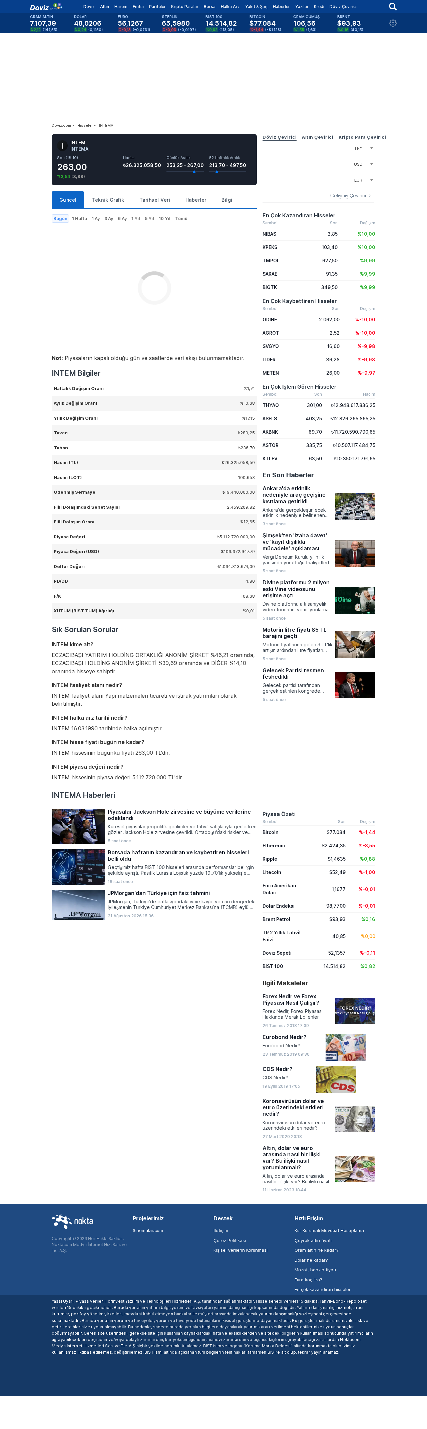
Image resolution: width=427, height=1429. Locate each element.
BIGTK (270, 287)
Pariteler (157, 6)
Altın (104, 6)
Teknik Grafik (108, 200)
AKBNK (270, 432)
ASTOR (271, 445)
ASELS (270, 418)
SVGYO (271, 346)
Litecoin (272, 872)
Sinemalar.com (148, 1230)
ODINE (270, 319)
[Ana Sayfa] (46, 6)
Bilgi (227, 200)
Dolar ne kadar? (311, 1260)
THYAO (271, 405)
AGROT (271, 333)
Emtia (138, 6)
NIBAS (269, 234)
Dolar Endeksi (279, 906)
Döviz (89, 6)
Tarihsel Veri (154, 200)
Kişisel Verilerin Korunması (241, 1250)
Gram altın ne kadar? (317, 1250)
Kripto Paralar (184, 6)
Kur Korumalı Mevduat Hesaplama (329, 1230)
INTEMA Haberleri (83, 795)
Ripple (270, 859)
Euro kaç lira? (308, 1279)
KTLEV (270, 458)
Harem (120, 6)
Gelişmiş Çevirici (348, 195)
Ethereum (274, 845)
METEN (271, 373)
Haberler (281, 6)
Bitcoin (271, 832)
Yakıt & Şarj (256, 6)
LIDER (269, 359)
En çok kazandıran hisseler (323, 1289)
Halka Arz (230, 6)
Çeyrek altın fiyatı (313, 1240)
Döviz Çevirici (343, 6)
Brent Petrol (276, 919)
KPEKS (270, 247)
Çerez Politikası (230, 1240)
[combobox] (360, 147)
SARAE (270, 274)
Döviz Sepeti (277, 953)
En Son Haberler (288, 475)
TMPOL (271, 260)
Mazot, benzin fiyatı (315, 1269)
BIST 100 (273, 966)
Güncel (68, 200)
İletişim (221, 1230)
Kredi (319, 6)
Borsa (210, 6)
